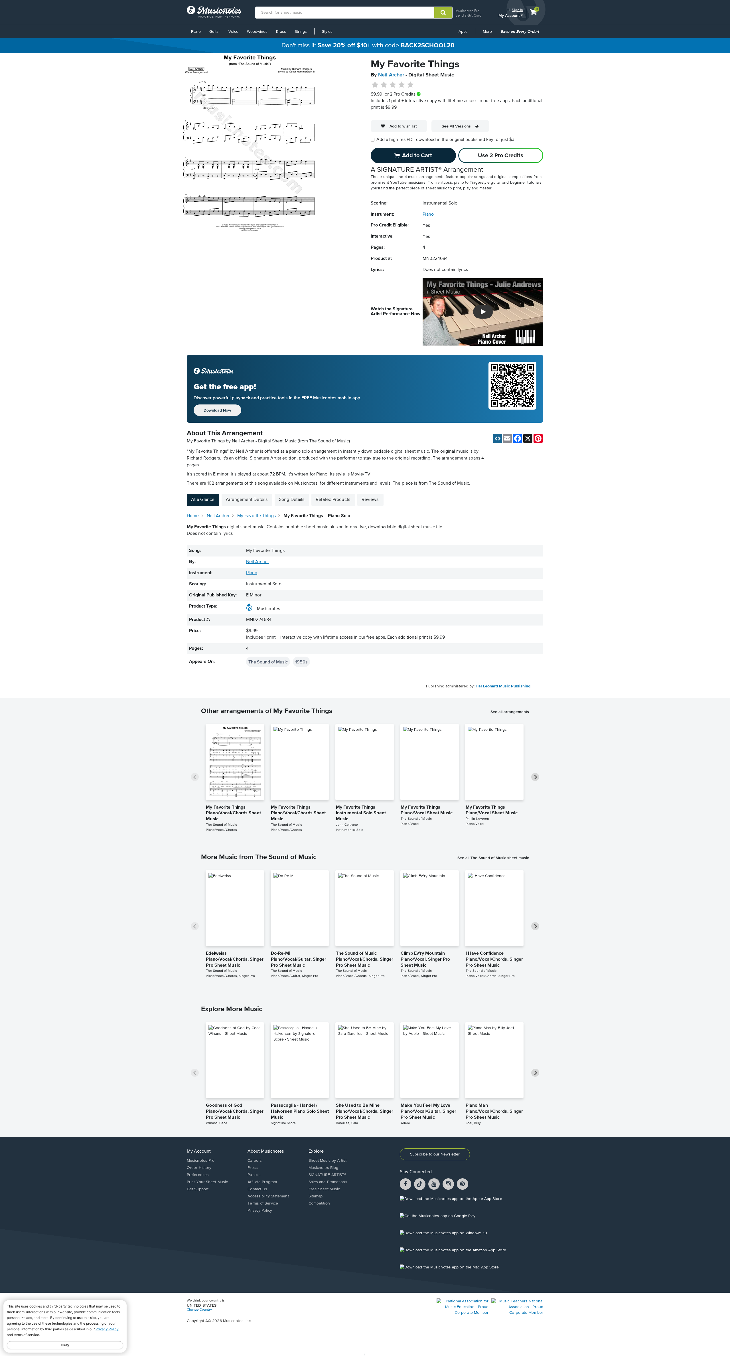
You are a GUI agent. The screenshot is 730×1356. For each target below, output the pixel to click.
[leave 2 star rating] (384, 85)
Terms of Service (263, 1203)
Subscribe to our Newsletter (435, 1154)
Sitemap (316, 1196)
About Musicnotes (266, 1151)
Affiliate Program (262, 1182)
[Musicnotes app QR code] (512, 389)
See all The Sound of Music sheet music (493, 857)
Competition (319, 1203)
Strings (301, 32)
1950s (301, 661)
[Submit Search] (443, 12)
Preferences (198, 1175)
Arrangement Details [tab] (246, 499)
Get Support (197, 1189)
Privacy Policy (260, 1211)
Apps (463, 32)
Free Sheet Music (324, 1189)
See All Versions (456, 126)
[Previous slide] (195, 777)
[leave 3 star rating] (392, 85)
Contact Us (257, 1189)
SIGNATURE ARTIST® (327, 1175)
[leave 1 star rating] (375, 85)
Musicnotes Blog (323, 1168)
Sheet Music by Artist (327, 1161)
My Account (509, 15)
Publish (254, 1175)
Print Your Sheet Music (207, 1182)
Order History (199, 1168)
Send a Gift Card (468, 15)
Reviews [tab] (370, 499)
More (489, 33)
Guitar (214, 32)
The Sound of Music (268, 661)
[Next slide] (535, 777)
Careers (255, 1161)
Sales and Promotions (328, 1182)
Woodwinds (257, 32)
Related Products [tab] (333, 499)
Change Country (199, 1310)
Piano (196, 32)
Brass (281, 32)
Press (253, 1168)
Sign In (517, 10)
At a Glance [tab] (202, 499)
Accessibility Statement (268, 1196)
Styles (327, 32)
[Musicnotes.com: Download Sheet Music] (214, 12)
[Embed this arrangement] (497, 438)
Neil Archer (391, 75)
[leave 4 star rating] (401, 85)
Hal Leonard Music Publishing (503, 686)
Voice (233, 32)
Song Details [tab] (291, 499)
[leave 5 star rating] (410, 85)
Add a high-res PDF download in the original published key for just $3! (446, 139)
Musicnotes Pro (467, 11)
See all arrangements (509, 711)
